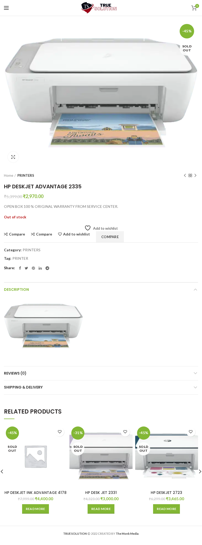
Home (8, 175)
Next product (195, 175)
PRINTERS (25, 175)
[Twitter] (26, 268)
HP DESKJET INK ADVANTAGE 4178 (35, 492)
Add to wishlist (76, 234)
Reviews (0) (15, 373)
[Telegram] (47, 268)
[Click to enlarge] (13, 157)
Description (16, 289)
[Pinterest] (33, 268)
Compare (17, 234)
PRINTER (20, 258)
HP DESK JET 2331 (101, 492)
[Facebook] (20, 268)
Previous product (185, 175)
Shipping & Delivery (23, 387)
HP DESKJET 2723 (166, 492)
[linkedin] (40, 268)
